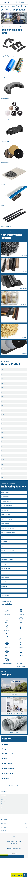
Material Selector (9, 768)
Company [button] (3, 831)
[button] (26, 2)
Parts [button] (2, 816)
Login (5, 749)
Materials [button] (4, 819)
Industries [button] (4, 823)
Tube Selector (8, 763)
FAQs (5, 759)
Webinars (6, 778)
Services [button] (3, 827)
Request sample (8, 773)
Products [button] (4, 792)
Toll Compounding (9, 754)
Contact (6, 744)
